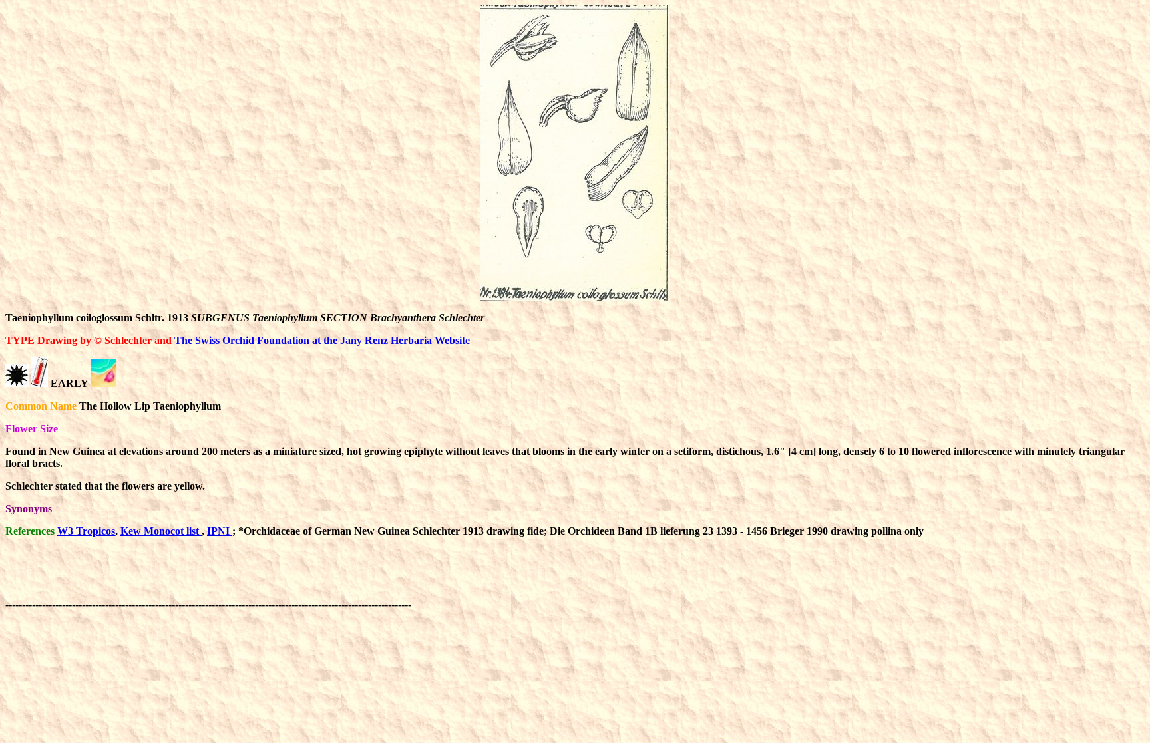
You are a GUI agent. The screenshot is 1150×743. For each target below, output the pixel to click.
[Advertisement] (656, 578)
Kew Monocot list (161, 531)
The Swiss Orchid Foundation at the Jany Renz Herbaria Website (322, 340)
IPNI (219, 531)
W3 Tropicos (86, 531)
